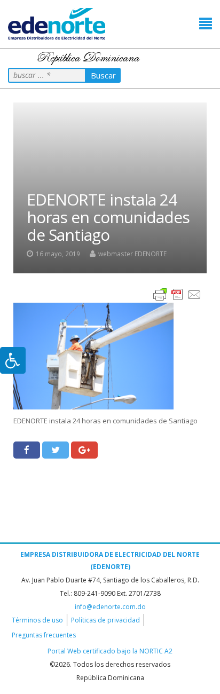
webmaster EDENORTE (132, 253)
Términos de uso (37, 620)
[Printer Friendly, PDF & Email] (177, 294)
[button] (205, 24)
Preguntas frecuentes (44, 635)
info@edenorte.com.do (110, 606)
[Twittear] (55, 450)
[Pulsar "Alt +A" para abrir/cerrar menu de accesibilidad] (13, 360)
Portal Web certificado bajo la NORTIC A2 (110, 651)
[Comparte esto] (26, 450)
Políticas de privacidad (105, 620)
